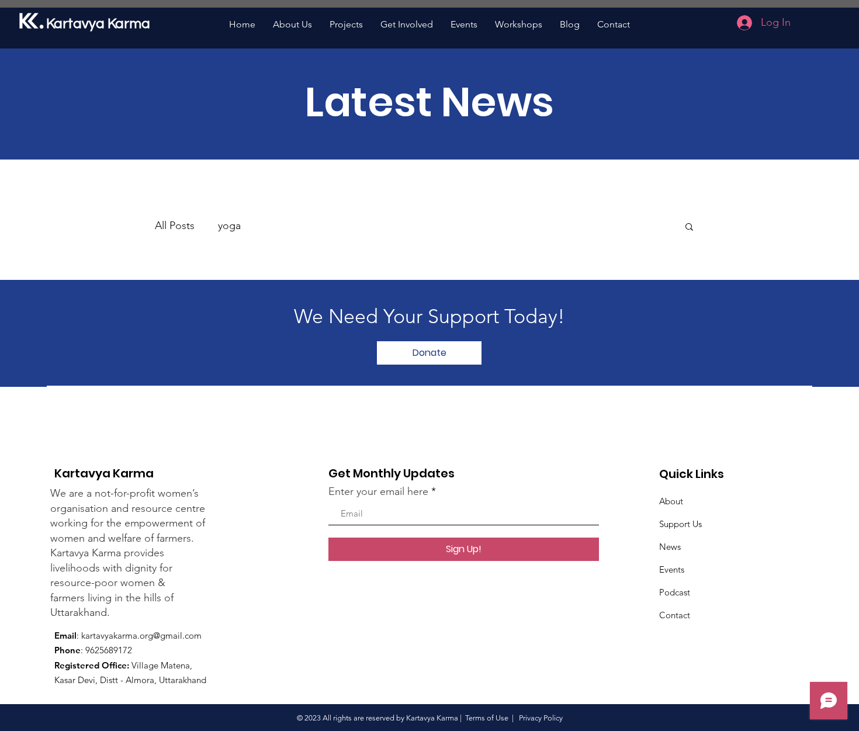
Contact (674, 615)
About (671, 501)
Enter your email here (378, 491)
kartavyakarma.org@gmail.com (141, 635)
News (670, 546)
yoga (229, 225)
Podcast (674, 592)
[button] (689, 227)
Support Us (680, 523)
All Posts (175, 225)
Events (671, 569)
